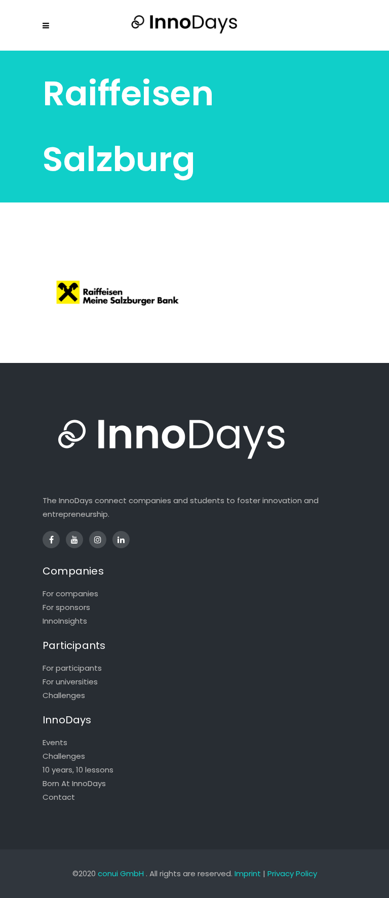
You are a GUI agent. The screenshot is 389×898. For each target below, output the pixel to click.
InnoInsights (65, 621)
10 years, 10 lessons (78, 769)
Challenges (64, 695)
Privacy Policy (292, 873)
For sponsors (66, 607)
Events (55, 742)
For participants (72, 668)
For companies (70, 593)
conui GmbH (121, 873)
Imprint (248, 873)
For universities (70, 681)
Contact (59, 797)
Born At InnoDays (74, 783)
